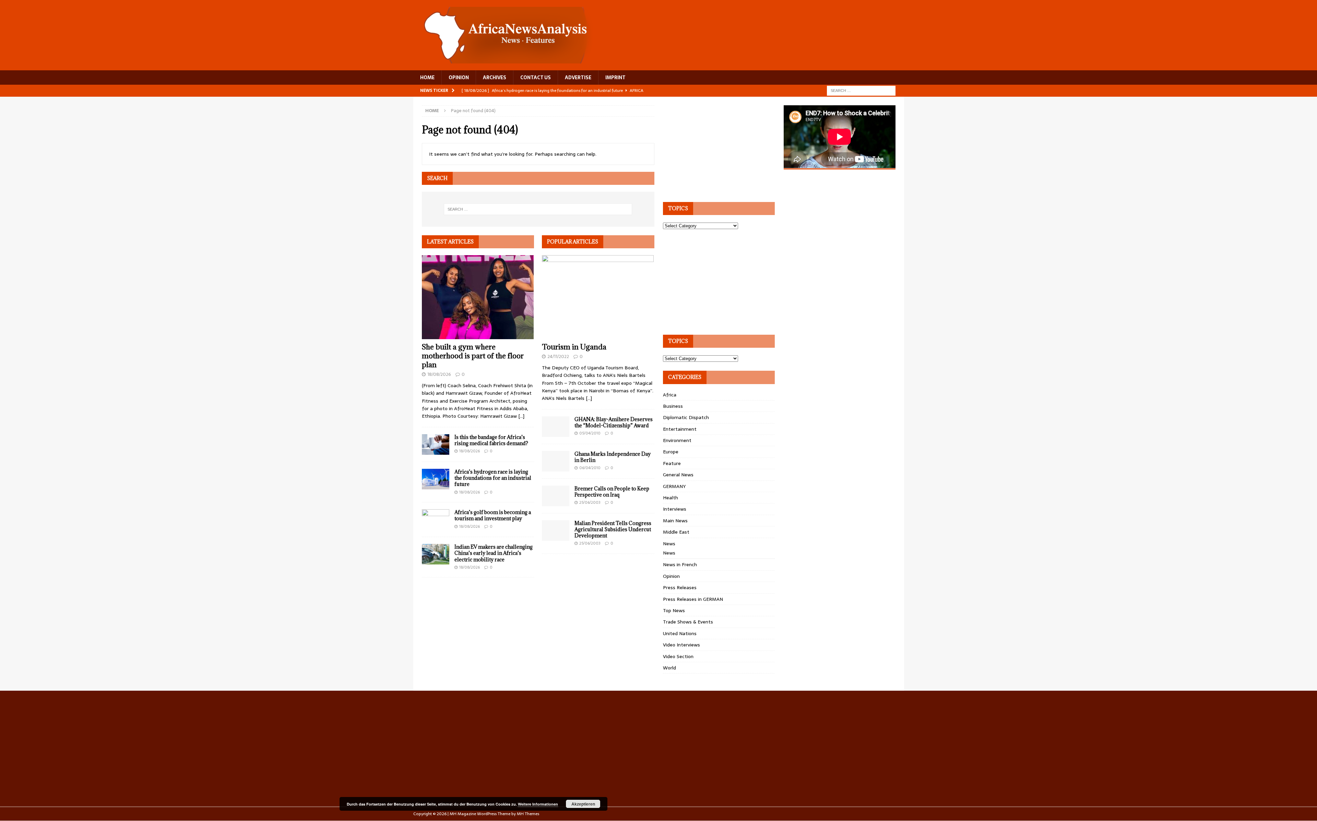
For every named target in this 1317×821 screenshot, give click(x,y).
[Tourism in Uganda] (598, 297)
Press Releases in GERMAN (693, 599)
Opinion (671, 576)
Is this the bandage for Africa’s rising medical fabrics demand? (491, 440)
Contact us (535, 77)
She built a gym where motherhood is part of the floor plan (473, 355)
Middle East (676, 532)
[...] (521, 416)
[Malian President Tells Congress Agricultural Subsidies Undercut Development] (555, 530)
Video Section (678, 656)
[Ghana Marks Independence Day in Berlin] (555, 461)
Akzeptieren (583, 804)
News (669, 543)
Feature (672, 463)
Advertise (578, 77)
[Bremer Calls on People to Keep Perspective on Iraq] (555, 496)
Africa (669, 394)
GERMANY (674, 486)
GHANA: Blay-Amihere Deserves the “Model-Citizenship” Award (613, 422)
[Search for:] (861, 90)
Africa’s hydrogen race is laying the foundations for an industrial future (492, 477)
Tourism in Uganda (574, 347)
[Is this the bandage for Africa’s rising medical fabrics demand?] (435, 444)
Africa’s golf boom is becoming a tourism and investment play (492, 515)
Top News (674, 610)
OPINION (459, 77)
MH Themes (528, 813)
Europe (670, 451)
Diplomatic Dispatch (686, 417)
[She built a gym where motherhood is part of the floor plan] (478, 297)
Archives (494, 77)
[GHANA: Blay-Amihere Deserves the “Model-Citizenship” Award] (555, 426)
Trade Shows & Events (688, 622)
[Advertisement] (714, 148)
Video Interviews (681, 645)
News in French (680, 564)
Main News (675, 520)
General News (678, 474)
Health (670, 497)
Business (673, 406)
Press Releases (680, 587)
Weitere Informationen (538, 804)
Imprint (615, 77)
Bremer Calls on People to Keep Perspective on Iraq (611, 491)
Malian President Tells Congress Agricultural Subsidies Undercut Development (612, 529)
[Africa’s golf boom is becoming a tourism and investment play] (435, 519)
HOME (427, 77)
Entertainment (680, 429)
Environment (677, 440)
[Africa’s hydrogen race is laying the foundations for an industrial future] (435, 479)
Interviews (674, 509)
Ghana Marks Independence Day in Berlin (612, 457)
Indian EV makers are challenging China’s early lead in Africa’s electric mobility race (493, 553)
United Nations (680, 633)
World (669, 667)
